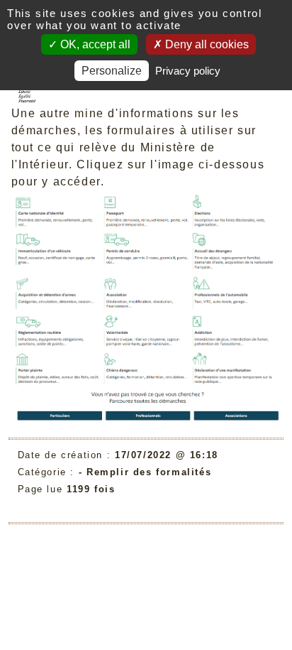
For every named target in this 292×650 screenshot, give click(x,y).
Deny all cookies (205, 44)
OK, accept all (93, 44)
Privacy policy (187, 71)
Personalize (112, 71)
